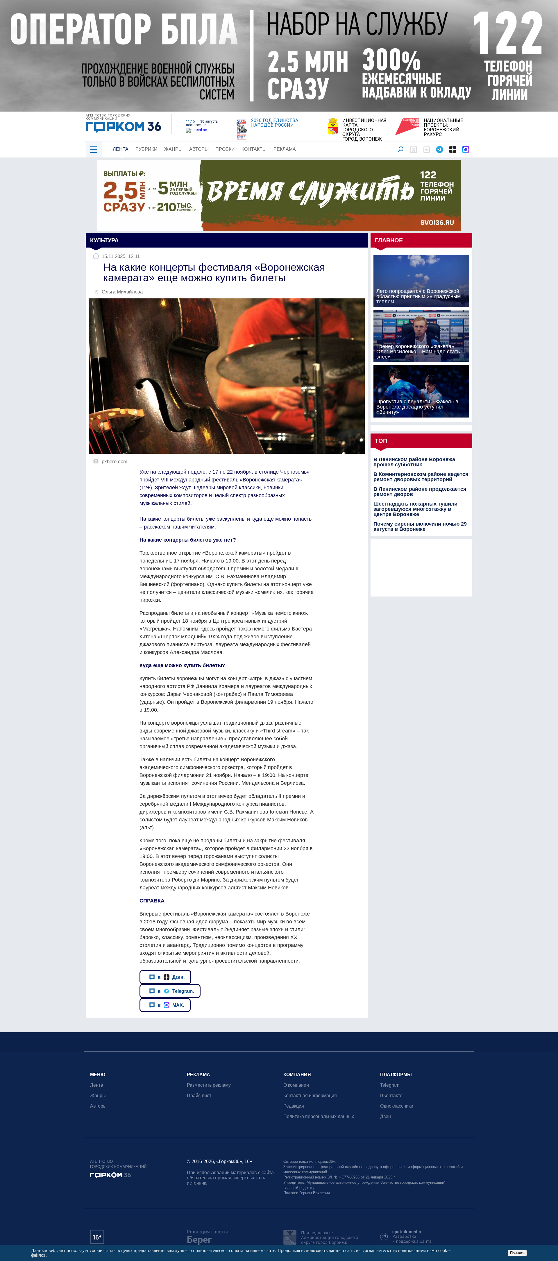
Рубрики (146, 149)
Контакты (254, 149)
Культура (104, 240)
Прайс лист (199, 1095)
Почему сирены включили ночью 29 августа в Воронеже (420, 526)
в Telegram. (176, 991)
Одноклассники (396, 1106)
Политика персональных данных (318, 1116)
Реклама (284, 149)
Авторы (199, 149)
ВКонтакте (391, 1095)
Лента (120, 149)
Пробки (225, 149)
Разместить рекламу (209, 1085)
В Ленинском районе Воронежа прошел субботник (414, 462)
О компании (296, 1085)
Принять (517, 1253)
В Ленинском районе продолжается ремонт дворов (419, 491)
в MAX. (171, 1005)
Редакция (293, 1106)
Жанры (173, 149)
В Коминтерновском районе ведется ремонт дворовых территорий (420, 477)
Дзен (385, 1116)
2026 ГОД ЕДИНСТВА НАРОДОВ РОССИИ (274, 123)
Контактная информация (310, 1095)
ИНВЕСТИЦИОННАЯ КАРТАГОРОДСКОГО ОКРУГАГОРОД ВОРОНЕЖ (364, 129)
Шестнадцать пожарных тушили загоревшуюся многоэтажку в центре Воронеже (415, 509)
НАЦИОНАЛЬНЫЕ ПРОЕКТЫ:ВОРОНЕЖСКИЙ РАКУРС (443, 127)
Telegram (389, 1085)
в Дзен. (171, 977)
